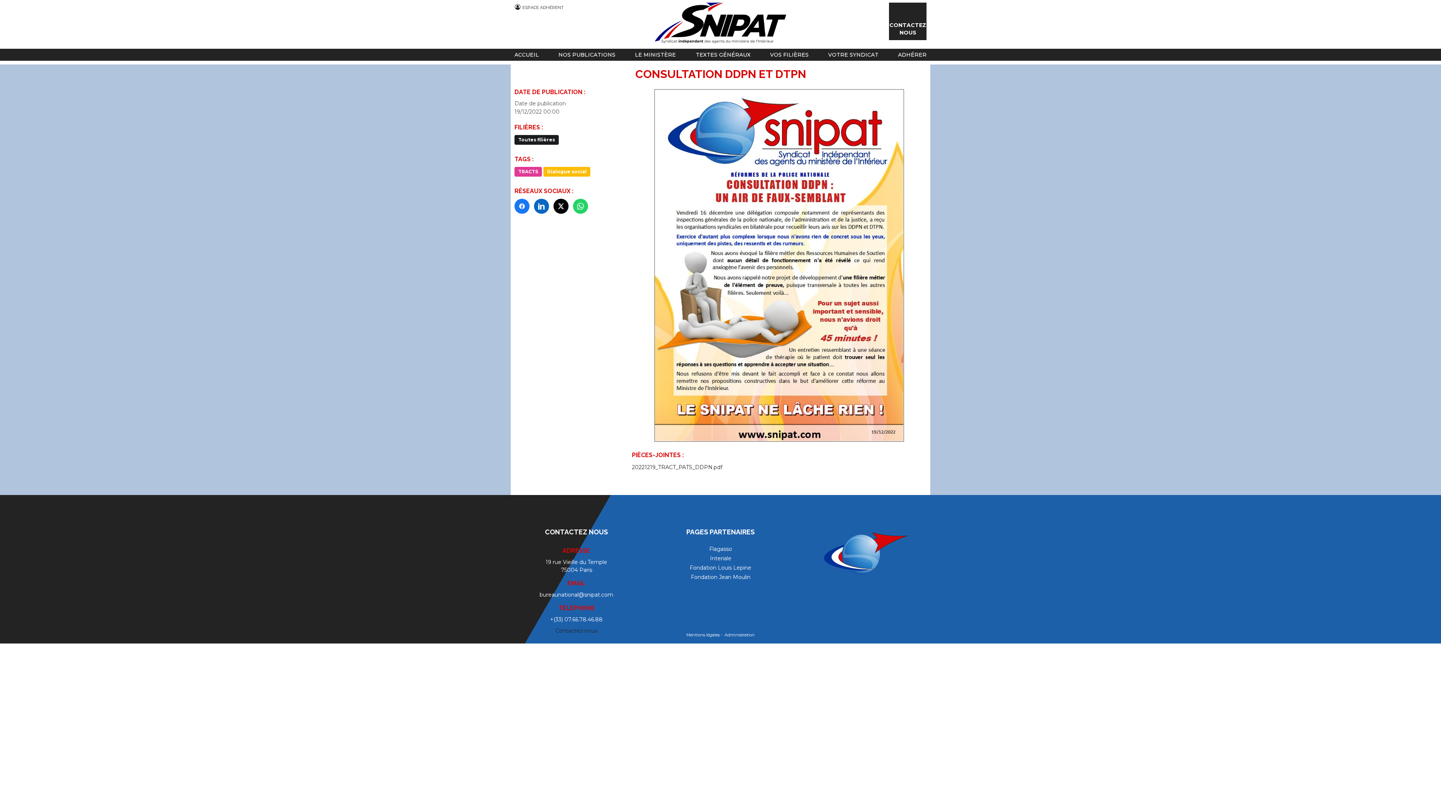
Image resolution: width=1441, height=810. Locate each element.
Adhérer (912, 54)
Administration (740, 635)
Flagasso (720, 549)
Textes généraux (723, 54)
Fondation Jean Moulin (721, 577)
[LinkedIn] (541, 206)
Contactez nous (907, 29)
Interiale (720, 558)
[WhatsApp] (580, 206)
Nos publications (586, 54)
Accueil (526, 54)
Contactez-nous (576, 630)
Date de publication (540, 103)
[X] (561, 206)
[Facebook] (521, 206)
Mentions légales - (705, 635)
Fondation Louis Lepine (720, 567)
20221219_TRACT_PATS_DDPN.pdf (677, 467)
